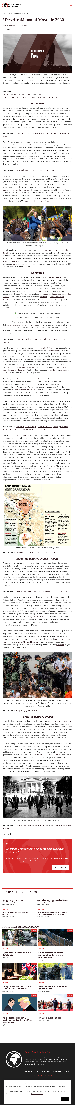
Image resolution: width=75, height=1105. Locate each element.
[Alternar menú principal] (71, 5)
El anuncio (48, 569)
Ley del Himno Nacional (28, 642)
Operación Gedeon (55, 277)
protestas (65, 370)
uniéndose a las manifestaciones (24, 264)
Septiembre (22, 97)
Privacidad (57, 1071)
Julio (4, 97)
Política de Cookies (37, 1094)
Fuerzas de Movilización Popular (20, 367)
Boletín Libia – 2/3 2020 (48, 427)
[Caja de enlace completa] (20, 901)
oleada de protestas (63, 721)
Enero (5, 94)
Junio (40, 94)
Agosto (11, 97)
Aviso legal (46, 1071)
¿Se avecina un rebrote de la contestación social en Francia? (41, 170)
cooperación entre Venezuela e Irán (22, 325)
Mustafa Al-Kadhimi (47, 348)
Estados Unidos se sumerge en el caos (32, 825)
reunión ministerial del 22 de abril (16, 190)
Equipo (37, 1071)
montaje (43, 297)
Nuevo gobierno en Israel (28, 379)
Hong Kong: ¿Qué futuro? (26, 710)
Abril (28, 94)
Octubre (32, 97)
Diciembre (53, 97)
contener (54, 370)
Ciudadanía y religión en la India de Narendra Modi (37, 552)
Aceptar (65, 1099)
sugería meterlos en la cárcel (37, 201)
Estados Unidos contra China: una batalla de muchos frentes (41, 591)
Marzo (21, 94)
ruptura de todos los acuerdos (24, 390)
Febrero (13, 94)
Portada (5, 13)
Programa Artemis (35, 616)
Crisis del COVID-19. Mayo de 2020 (30, 133)
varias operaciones (34, 291)
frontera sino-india (20, 435)
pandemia (20, 119)
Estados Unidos (54, 351)
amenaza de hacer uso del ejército (46, 755)
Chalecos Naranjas (37, 145)
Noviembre (42, 97)
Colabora (28, 1071)
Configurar (54, 1099)
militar (19, 261)
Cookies (66, 1071)
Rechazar (44, 1099)
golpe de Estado (10, 261)
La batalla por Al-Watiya (26, 427)
